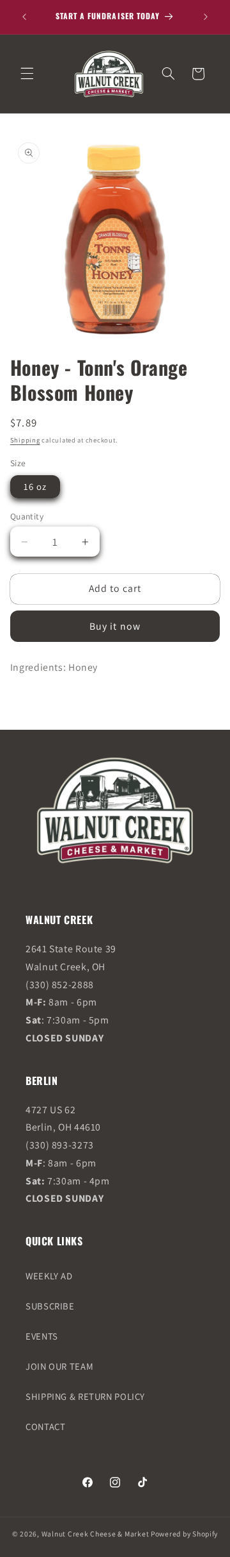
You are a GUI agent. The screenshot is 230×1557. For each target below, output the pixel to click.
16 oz (35, 486)
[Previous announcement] (24, 17)
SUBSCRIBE (50, 1306)
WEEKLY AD (49, 1276)
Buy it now (115, 626)
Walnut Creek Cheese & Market (96, 1533)
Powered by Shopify (184, 1533)
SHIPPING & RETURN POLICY (85, 1396)
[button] (27, 73)
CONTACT (45, 1426)
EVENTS (42, 1336)
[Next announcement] (206, 17)
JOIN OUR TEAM (59, 1366)
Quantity (26, 516)
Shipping (25, 439)
